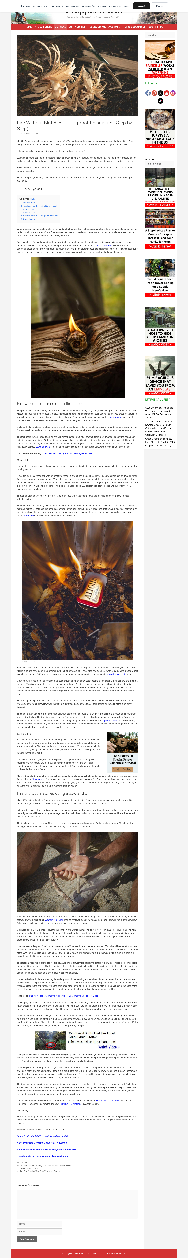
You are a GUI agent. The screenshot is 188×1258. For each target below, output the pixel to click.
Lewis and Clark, (44, 447)
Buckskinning (115, 417)
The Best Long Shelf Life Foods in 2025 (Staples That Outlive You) (160, 442)
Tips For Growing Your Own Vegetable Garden (40, 1171)
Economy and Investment (106, 26)
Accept (141, 6)
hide (33, 199)
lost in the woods (104, 245)
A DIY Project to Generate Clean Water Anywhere (42, 1143)
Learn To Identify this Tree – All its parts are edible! (43, 1136)
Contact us (111, 1253)
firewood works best (115, 674)
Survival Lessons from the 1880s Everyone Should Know (46, 1149)
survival (55, 1165)
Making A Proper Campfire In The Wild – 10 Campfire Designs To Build (63, 996)
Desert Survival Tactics (29, 1168)
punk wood (28, 515)
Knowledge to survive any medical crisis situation (43, 1156)
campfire (23, 1165)
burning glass (39, 779)
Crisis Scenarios (135, 26)
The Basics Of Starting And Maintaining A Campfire (67, 453)
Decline (159, 6)
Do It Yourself (78, 26)
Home (28, 26)
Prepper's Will (84, 1253)
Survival (60, 26)
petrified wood (111, 720)
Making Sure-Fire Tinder (107, 1100)
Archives (149, 159)
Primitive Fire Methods (70, 1104)
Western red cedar (54, 920)
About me (121, 1253)
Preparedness (43, 26)
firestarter (47, 1165)
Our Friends (155, 26)
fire (29, 1165)
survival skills (65, 1165)
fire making (37, 1165)
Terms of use (98, 1253)
